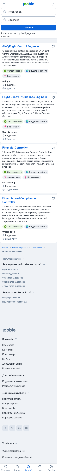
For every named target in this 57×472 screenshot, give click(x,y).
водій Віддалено (10, 269)
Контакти (7, 349)
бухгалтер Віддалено (12, 277)
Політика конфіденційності (17, 457)
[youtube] (26, 428)
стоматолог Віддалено (13, 286)
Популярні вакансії (11, 297)
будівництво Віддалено (13, 282)
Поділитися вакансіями (14, 381)
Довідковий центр (12, 363)
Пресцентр (8, 354)
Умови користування (13, 450)
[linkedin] (19, 428)
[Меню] (4, 4)
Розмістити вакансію (13, 385)
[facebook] (5, 428)
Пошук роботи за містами (14, 301)
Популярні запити (11, 398)
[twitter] (12, 428)
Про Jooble (8, 344)
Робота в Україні (11, 368)
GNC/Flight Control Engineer (20, 46)
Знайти (28, 27)
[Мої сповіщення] (53, 4)
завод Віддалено (10, 273)
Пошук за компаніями (13, 412)
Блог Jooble (8, 408)
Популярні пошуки (12, 259)
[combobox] (10, 443)
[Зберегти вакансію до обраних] (53, 47)
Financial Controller (15, 147)
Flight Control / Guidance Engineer (24, 96)
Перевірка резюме (12, 417)
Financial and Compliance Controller (19, 200)
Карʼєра (6, 359)
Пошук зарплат (10, 403)
